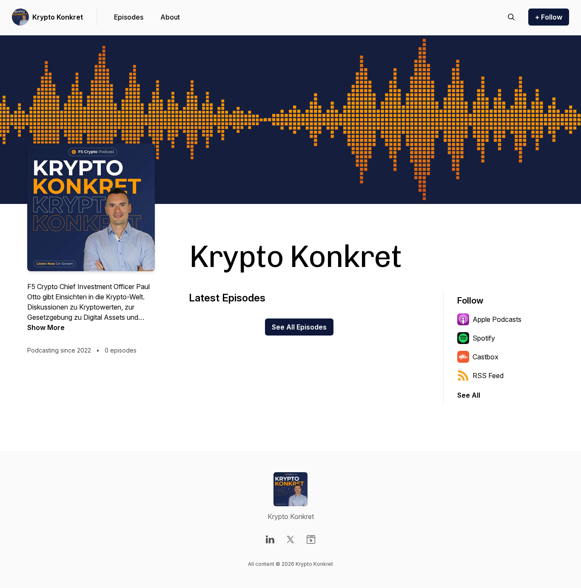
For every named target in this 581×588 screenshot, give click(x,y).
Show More (46, 327)
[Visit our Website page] (311, 539)
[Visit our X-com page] (290, 539)
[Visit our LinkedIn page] (270, 539)
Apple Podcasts (497, 319)
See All (468, 395)
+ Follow (548, 17)
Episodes (128, 17)
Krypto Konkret (57, 17)
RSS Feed (488, 375)
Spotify (484, 338)
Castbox (485, 357)
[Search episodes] (511, 17)
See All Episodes (299, 327)
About (170, 17)
